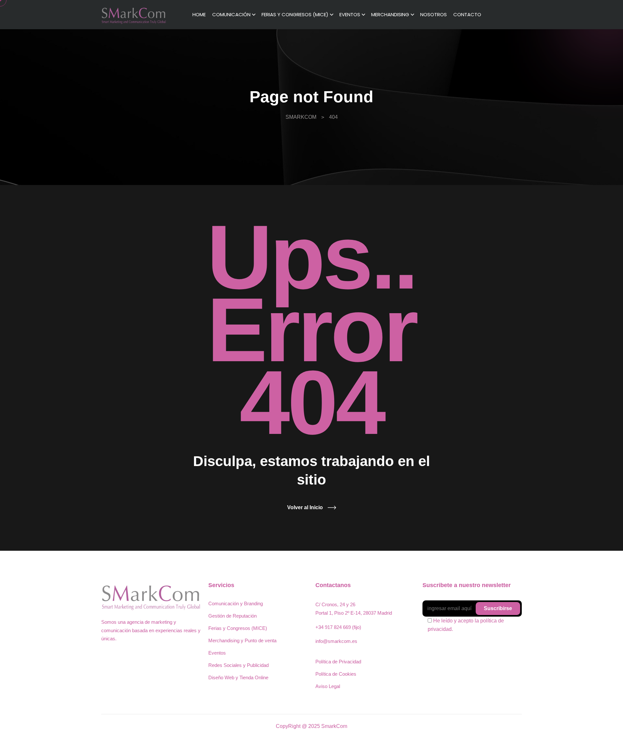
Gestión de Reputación (232, 616)
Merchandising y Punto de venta (242, 640)
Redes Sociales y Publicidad (238, 665)
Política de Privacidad (338, 661)
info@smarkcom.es (336, 641)
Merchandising (390, 14)
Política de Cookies (335, 674)
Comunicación (231, 14)
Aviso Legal (327, 686)
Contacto (467, 14)
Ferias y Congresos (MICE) (295, 14)
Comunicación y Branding (235, 603)
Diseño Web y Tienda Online (238, 677)
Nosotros (433, 14)
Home (199, 14)
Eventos (349, 14)
